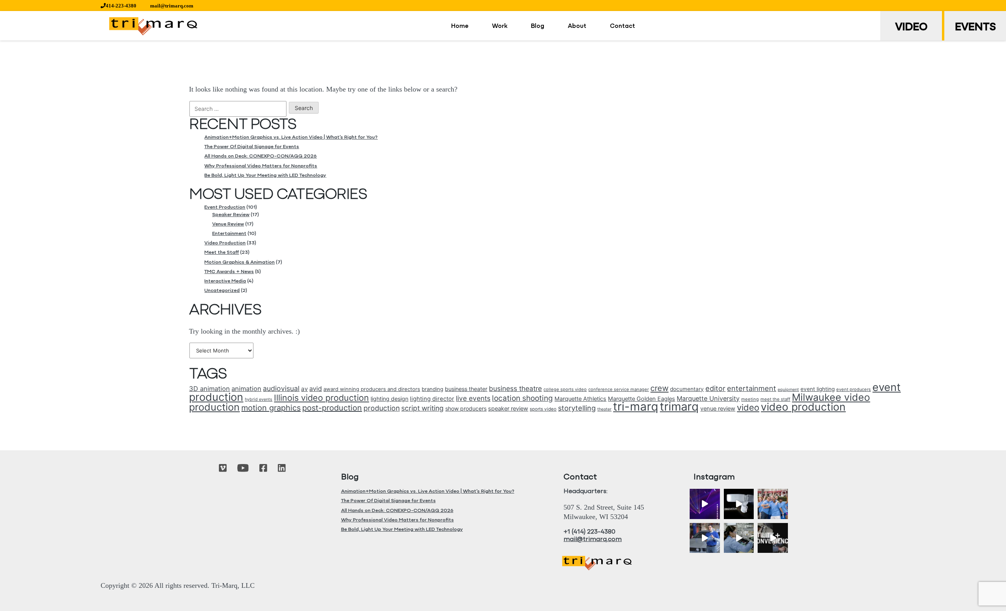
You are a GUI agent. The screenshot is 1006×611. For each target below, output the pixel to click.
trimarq (679, 406)
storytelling (577, 408)
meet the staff (775, 399)
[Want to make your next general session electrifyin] (705, 504)
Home (459, 26)
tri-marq (635, 406)
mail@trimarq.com (171, 5)
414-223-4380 (121, 5)
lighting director (432, 398)
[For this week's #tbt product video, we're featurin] (739, 504)
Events (975, 27)
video (748, 407)
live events (473, 398)
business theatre (515, 388)
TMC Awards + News (229, 271)
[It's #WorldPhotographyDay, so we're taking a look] (773, 504)
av (304, 389)
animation (246, 389)
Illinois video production (321, 398)
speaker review (508, 408)
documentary (687, 389)
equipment (788, 389)
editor (715, 388)
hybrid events (258, 399)
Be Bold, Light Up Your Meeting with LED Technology (265, 175)
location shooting (522, 398)
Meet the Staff (221, 252)
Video (911, 27)
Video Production (225, 243)
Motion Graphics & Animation (239, 262)
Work (499, 26)
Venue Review (228, 224)
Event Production (224, 207)
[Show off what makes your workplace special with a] (739, 538)
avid (315, 389)
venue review (717, 408)
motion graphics (271, 408)
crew (659, 388)
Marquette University (708, 398)
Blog (537, 26)
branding (432, 389)
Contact (622, 26)
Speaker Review (231, 214)
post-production (332, 408)
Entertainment (229, 233)
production (381, 408)
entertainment (751, 388)
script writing (422, 408)
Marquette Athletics (580, 398)
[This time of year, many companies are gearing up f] (773, 538)
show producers (465, 408)
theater (604, 409)
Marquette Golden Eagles (641, 398)
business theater (466, 388)
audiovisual (281, 388)
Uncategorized (222, 290)
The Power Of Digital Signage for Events (251, 146)
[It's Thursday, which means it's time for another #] (705, 538)
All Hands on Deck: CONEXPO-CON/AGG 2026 (260, 156)
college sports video (565, 389)
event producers (853, 389)
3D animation (209, 389)
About (577, 26)
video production (803, 406)
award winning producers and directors (371, 389)
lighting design (389, 398)
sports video (543, 409)
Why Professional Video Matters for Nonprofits (260, 166)
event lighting (817, 389)
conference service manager (618, 389)
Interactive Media (225, 281)
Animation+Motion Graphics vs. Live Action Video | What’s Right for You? (291, 137)
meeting (750, 399)
